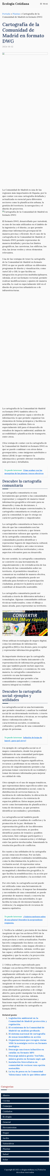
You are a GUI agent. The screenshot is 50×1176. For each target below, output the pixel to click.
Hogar (6, 1132)
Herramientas (10, 1127)
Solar (5, 1159)
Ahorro (6, 1095)
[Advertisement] (25, 101)
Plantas (16, 13)
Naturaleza (8, 1143)
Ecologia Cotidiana (15, 4)
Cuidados (7, 1111)
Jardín (6, 1138)
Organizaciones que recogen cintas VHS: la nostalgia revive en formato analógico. (28, 1043)
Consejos (7, 1106)
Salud (5, 1154)
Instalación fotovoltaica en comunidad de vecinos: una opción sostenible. (27, 1065)
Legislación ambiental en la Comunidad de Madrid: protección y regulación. (28, 1021)
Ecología (7, 1116)
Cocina (6, 1100)
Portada (6, 13)
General (7, 1122)
